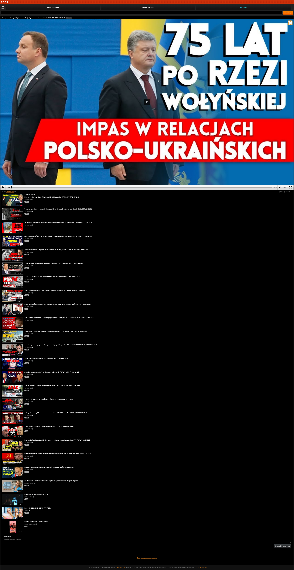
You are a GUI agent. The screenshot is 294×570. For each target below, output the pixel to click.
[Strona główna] (5, 2)
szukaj (288, 13)
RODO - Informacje (201, 567)
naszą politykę (120, 567)
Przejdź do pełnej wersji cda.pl (147, 558)
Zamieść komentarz (282, 546)
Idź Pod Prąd (10, 192)
